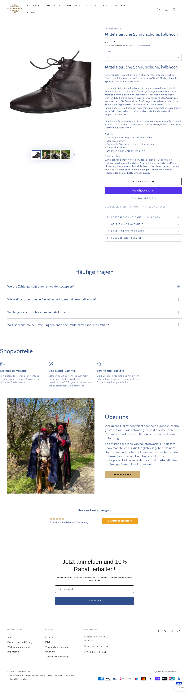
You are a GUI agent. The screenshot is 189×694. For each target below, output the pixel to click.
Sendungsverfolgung (57, 656)
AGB (9, 637)
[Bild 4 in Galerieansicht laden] (65, 154)
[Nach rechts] (74, 155)
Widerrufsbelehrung (18, 646)
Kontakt (49, 637)
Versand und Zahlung (57, 646)
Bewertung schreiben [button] (120, 520)
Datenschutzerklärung (20, 642)
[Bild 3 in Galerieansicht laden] (55, 154)
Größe (108, 51)
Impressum (13, 651)
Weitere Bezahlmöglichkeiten (143, 198)
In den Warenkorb (143, 182)
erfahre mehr (122, 474)
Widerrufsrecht (16, 675)
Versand (118, 45)
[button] (159, 9)
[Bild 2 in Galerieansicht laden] (46, 154)
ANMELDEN (94, 600)
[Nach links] (28, 155)
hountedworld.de (114, 29)
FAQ (47, 642)
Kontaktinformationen (20, 679)
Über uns (50, 651)
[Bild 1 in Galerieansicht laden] (36, 154)
